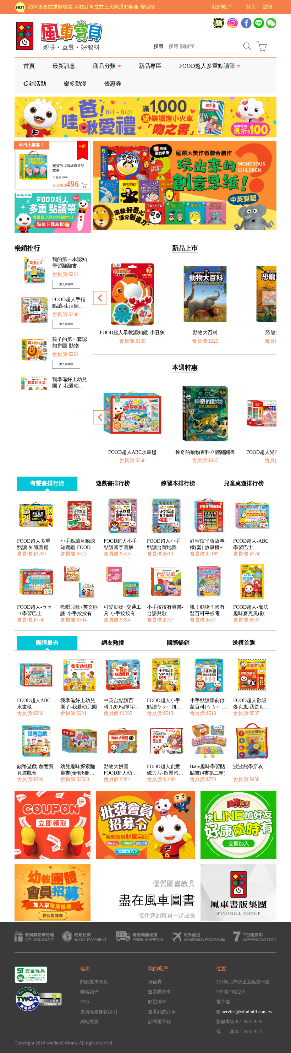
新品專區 (150, 66)
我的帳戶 (222, 7)
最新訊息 (64, 66)
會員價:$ (66, 186)
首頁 (29, 66)
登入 (251, 7)
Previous (100, 199)
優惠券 (112, 84)
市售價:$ (60, 177)
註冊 (268, 7)
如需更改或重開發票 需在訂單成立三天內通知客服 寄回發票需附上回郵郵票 (96, 7)
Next (270, 199)
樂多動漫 (75, 84)
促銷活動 (34, 84)
